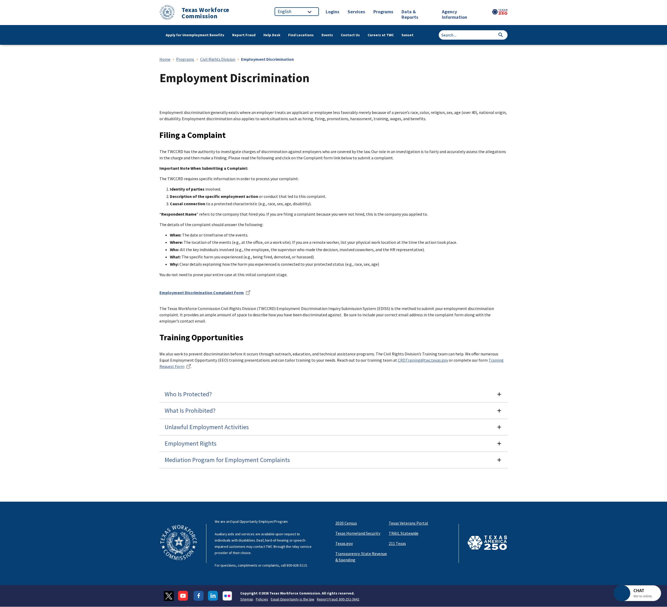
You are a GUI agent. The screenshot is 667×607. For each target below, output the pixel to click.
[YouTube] (183, 596)
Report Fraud (244, 35)
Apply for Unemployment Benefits (195, 35)
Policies (262, 599)
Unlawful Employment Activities (207, 427)
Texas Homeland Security (357, 533)
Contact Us (350, 35)
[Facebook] (199, 596)
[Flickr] (227, 596)
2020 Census (346, 523)
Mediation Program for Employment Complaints (227, 460)
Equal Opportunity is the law (292, 599)
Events (327, 35)
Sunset (407, 35)
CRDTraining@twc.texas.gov (423, 360)
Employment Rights (191, 443)
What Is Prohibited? (190, 410)
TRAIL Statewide (403, 533)
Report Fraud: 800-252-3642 (338, 599)
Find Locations (301, 35)
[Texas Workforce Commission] (167, 13)
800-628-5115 (297, 565)
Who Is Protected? (188, 394)
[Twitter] (169, 596)
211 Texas (397, 543)
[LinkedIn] (213, 596)
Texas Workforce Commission (205, 13)
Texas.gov (344, 543)
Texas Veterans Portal (408, 523)
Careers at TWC (381, 35)
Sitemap (246, 599)
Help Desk (271, 35)
